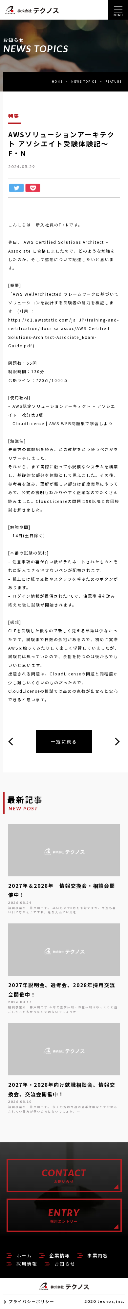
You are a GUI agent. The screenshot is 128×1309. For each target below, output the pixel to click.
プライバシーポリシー (31, 1301)
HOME (57, 81)
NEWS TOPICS (84, 81)
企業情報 (59, 1255)
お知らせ (64, 1263)
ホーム (24, 1255)
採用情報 (26, 1263)
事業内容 (97, 1255)
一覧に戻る (64, 741)
